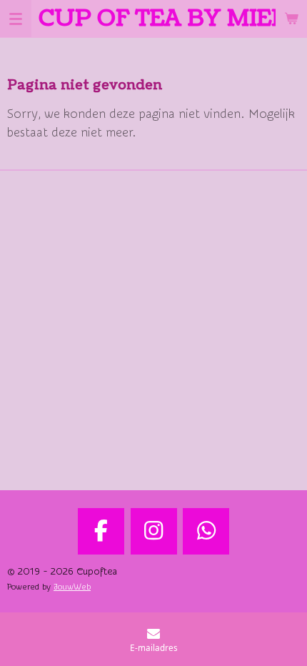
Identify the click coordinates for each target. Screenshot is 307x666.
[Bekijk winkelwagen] (291, 18)
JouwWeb (72, 587)
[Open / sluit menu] (15, 18)
